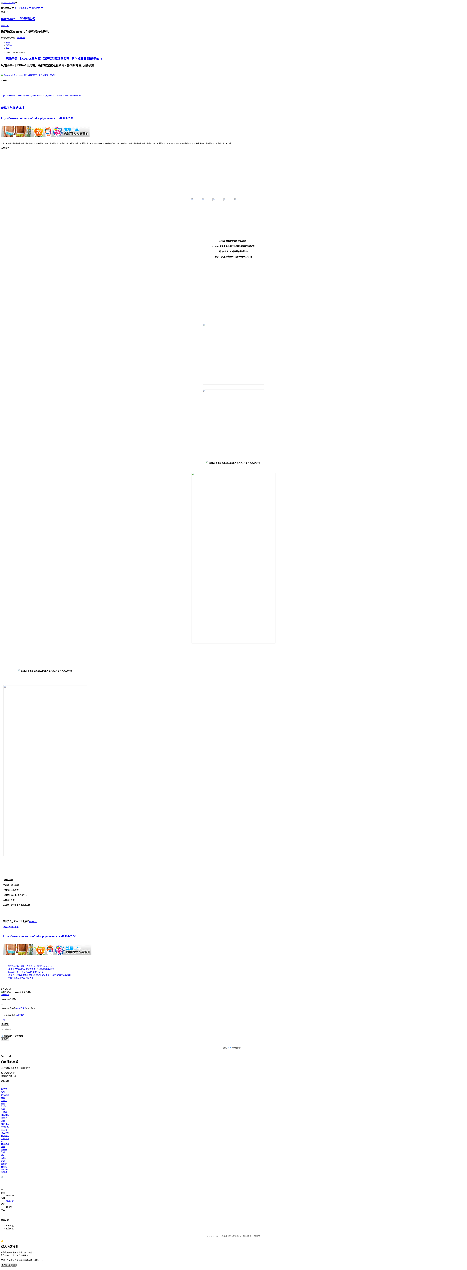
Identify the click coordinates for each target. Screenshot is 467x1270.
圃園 (3, 1161)
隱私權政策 (247, 1236)
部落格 (9, 45)
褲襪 (3, 1092)
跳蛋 (3, 1121)
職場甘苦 (21, 38)
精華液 (4, 1150)
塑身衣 (4, 1164)
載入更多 (5, 1024)
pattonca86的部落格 (18, 19)
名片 (8, 48)
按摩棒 (4, 1118)
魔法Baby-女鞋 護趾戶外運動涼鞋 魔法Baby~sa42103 (30, 966)
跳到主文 (5, 26)
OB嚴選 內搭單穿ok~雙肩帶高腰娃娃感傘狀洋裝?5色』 (31, 969)
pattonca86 (5, 995)
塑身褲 (4, 1167)
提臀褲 (4, 1172)
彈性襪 (4, 1089)
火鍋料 (4, 1112)
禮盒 (3, 1104)
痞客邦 (19, 1008)
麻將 (3, 1098)
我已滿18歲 (6, 1265)
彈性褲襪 (5, 1095)
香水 (3, 1155)
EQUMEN (5, 1169)
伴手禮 (4, 1106)
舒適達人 (5, 1136)
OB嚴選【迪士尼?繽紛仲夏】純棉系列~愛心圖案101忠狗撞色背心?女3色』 (40, 975)
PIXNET (215, 1236)
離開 (14, 1265)
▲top (3, 1019)
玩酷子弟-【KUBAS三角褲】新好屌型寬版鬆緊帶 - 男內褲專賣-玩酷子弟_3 (54, 58)
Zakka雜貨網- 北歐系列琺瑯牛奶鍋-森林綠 (26, 972)
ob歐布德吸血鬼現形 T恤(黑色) (21, 978)
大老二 (4, 1101)
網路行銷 (5, 1139)
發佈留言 (5, 1039)
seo (2, 1141)
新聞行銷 (5, 1144)
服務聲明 (256, 1236)
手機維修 (5, 1127)
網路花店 (33, 922)
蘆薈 (3, 1147)
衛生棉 (4, 1130)
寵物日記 (20, 1015)
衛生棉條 (5, 1133)
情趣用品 (5, 1115)
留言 (24, 1008)
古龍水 (4, 1158)
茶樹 (3, 1152)
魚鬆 (3, 1109)
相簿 (8, 43)
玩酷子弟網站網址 (12, 108)
